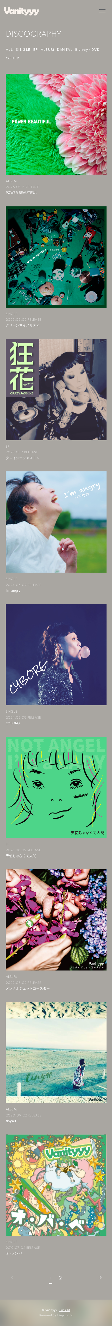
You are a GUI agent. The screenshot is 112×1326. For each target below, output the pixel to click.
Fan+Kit (64, 1310)
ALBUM (47, 50)
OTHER (12, 58)
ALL (9, 50)
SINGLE (23, 50)
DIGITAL (64, 50)
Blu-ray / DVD (87, 50)
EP (35, 50)
